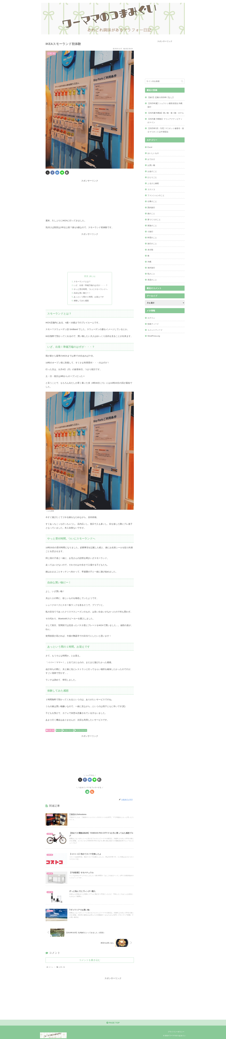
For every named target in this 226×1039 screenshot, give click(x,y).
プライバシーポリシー (176, 1032)
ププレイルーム (82, 730)
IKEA (59, 730)
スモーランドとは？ (82, 281)
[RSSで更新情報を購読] (92, 792)
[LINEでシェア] (62, 172)
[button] (67, 172)
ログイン (151, 318)
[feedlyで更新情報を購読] (87, 792)
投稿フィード (153, 324)
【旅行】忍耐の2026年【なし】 (160, 97)
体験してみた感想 (81, 301)
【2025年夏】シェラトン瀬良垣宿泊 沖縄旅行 (164, 105)
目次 (86, 276)
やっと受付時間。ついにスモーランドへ (91, 289)
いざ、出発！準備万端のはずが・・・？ (91, 285)
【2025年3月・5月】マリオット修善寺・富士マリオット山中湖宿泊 (165, 130)
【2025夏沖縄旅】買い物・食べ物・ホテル (165, 113)
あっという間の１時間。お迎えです (89, 297)
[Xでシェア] (48, 172)
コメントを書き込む (89, 960)
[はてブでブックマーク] (57, 172)
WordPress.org (153, 336)
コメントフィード (155, 330)
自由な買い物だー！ (82, 293)
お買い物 (51, 730)
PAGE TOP (114, 1023)
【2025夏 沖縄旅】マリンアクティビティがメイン (164, 120)
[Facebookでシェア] (52, 172)
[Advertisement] (90, 199)
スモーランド (69, 730)
